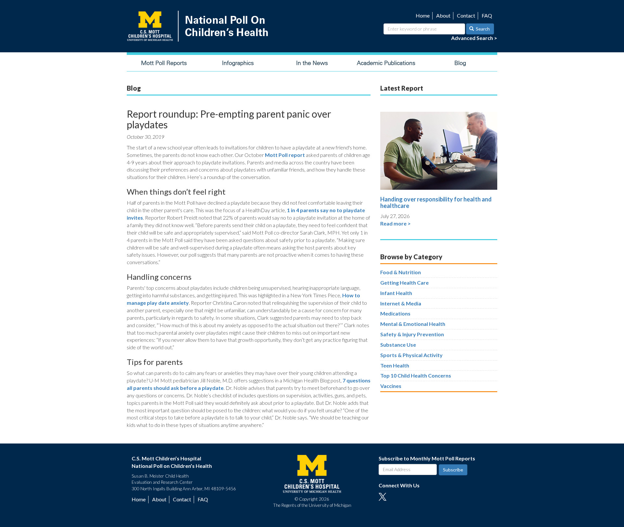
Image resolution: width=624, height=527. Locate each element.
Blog (460, 63)
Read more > (395, 223)
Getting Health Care (404, 282)
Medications (395, 313)
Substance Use (398, 344)
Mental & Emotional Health (412, 324)
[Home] (199, 26)
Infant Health (396, 293)
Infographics (238, 63)
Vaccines (390, 386)
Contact (466, 15)
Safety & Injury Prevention (412, 334)
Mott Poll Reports (164, 63)
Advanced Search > (474, 38)
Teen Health (394, 365)
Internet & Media (400, 303)
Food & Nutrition (400, 272)
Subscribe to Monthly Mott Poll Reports (427, 458)
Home (423, 15)
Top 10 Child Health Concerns (415, 375)
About (443, 15)
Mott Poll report (285, 155)
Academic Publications (386, 63)
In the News (312, 63)
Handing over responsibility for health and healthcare (436, 202)
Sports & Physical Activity (411, 355)
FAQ (487, 15)
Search (482, 29)
